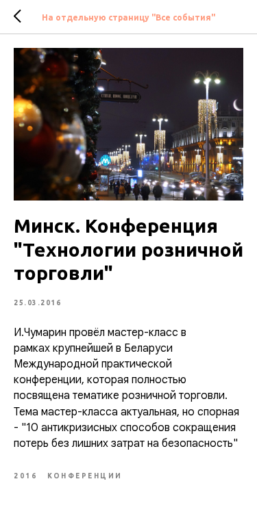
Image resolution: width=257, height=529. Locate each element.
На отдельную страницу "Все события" (128, 17)
